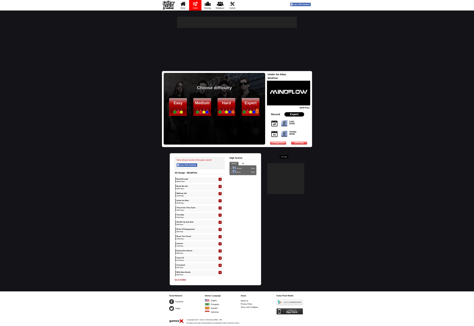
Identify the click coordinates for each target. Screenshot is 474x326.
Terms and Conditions (249, 307)
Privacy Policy (246, 304)
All (243, 163)
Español (207, 308)
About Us (244, 301)
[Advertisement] (237, 46)
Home (182, 8)
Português (207, 304)
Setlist (195, 8)
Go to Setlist (180, 280)
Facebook (171, 301)
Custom (232, 8)
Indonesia (207, 312)
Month (234, 163)
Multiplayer (220, 8)
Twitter (171, 308)
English (207, 300)
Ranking (207, 8)
